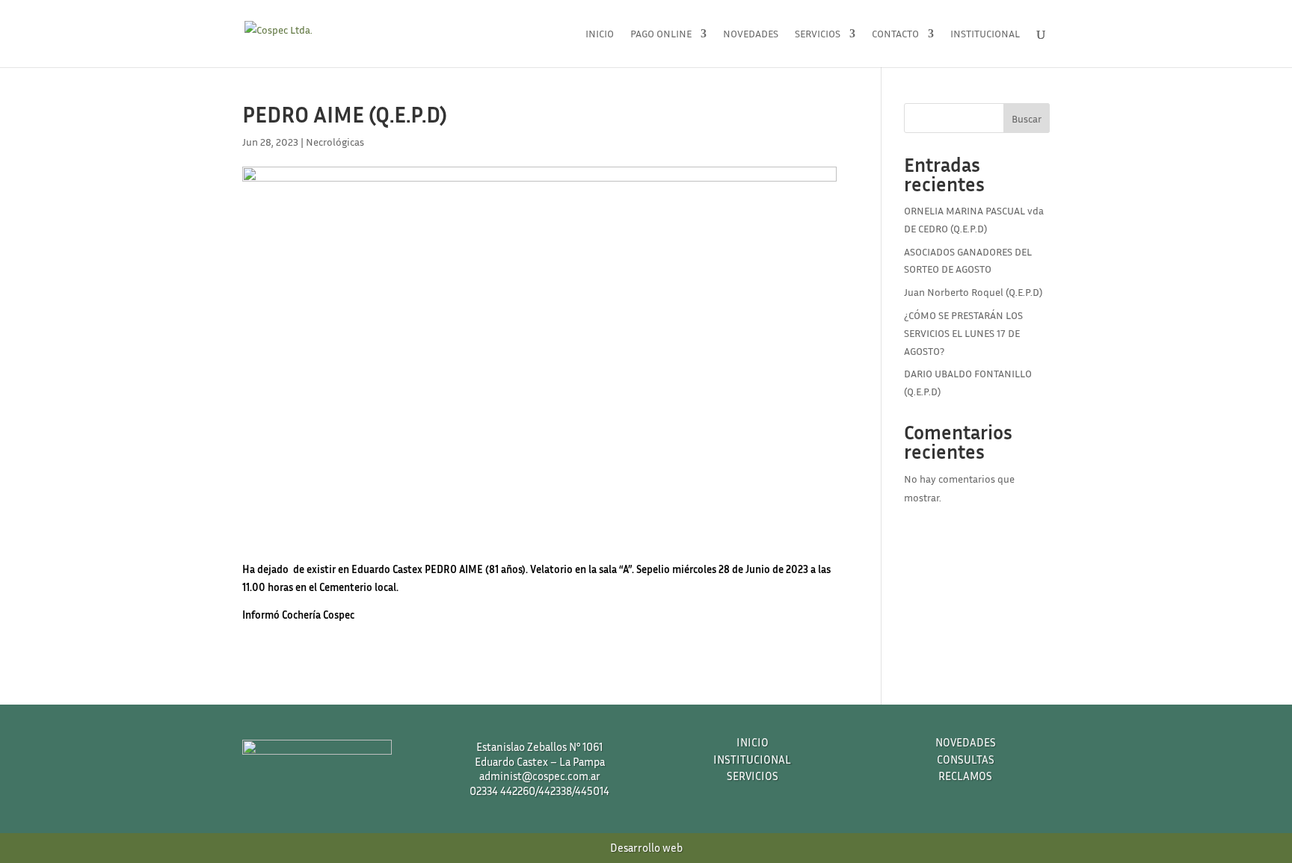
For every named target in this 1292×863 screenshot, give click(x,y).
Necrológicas (335, 141)
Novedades (750, 34)
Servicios (817, 34)
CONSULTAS (965, 759)
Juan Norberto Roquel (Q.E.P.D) (973, 291)
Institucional (985, 34)
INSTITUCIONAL (752, 759)
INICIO (752, 742)
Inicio (599, 34)
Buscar (1027, 118)
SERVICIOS (752, 775)
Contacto (895, 34)
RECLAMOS (965, 775)
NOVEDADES (965, 742)
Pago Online (661, 34)
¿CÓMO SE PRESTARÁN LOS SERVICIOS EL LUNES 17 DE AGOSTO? (963, 333)
